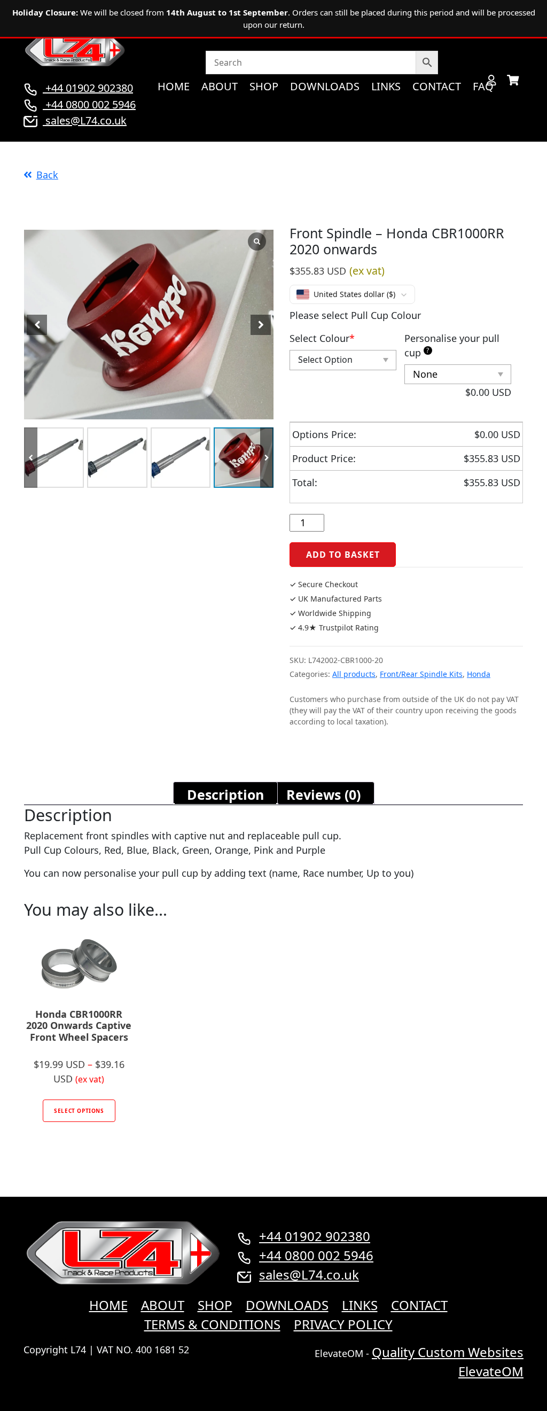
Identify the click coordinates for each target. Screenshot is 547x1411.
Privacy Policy (343, 1324)
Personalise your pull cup (451, 345)
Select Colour (322, 338)
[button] (267, 457)
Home (174, 86)
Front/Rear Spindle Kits (421, 674)
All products (354, 674)
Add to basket (342, 554)
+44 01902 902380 (88, 88)
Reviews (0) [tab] (323, 794)
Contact (436, 86)
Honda (478, 674)
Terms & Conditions (212, 1324)
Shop (263, 86)
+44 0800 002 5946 (89, 104)
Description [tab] (225, 794)
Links (386, 86)
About (219, 86)
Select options (79, 1110)
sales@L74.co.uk (86, 120)
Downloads (325, 86)
